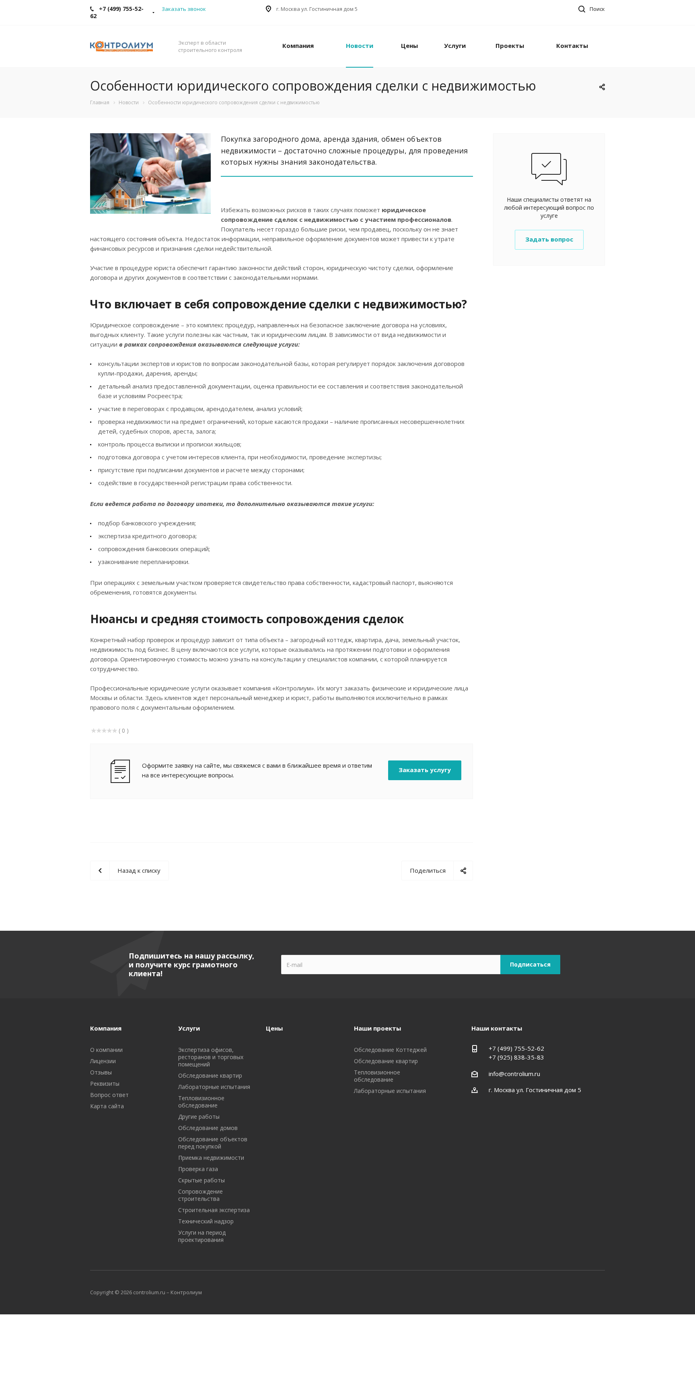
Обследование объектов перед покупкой (212, 1142)
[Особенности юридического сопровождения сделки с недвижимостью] (150, 138)
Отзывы (101, 1072)
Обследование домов (208, 1128)
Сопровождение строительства (200, 1195)
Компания (298, 45)
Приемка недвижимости (211, 1157)
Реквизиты (104, 1083)
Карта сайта (107, 1106)
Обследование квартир (210, 1075)
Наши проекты (377, 1028)
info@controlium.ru (514, 1074)
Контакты (572, 45)
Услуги (455, 45)
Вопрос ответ (109, 1095)
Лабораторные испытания (214, 1087)
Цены (409, 45)
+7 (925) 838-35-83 (516, 1057)
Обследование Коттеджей (390, 1050)
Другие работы (199, 1116)
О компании (106, 1050)
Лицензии (103, 1061)
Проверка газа (198, 1169)
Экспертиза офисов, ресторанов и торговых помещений (210, 1057)
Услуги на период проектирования (202, 1236)
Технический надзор (206, 1221)
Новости (359, 45)
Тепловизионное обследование (201, 1101)
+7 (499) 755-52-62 (516, 1048)
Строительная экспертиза (214, 1210)
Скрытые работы (201, 1180)
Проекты (510, 45)
